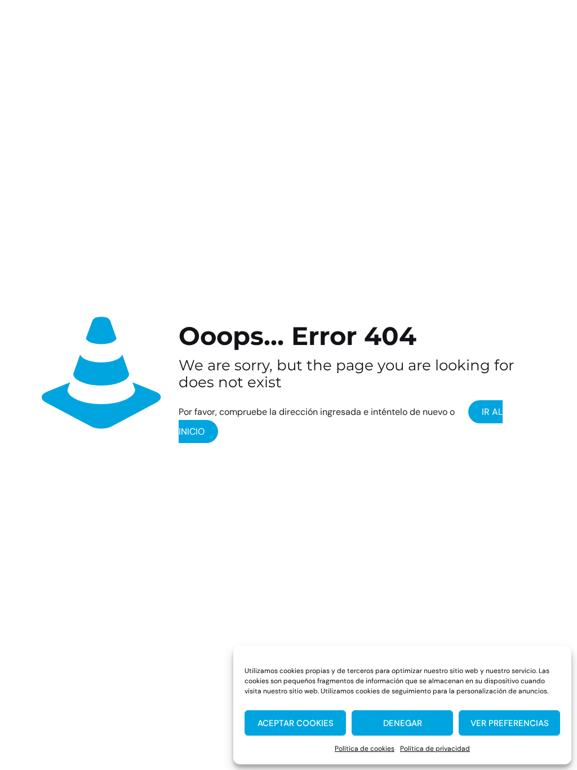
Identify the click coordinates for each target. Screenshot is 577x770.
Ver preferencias (510, 723)
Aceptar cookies (296, 723)
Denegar (402, 723)
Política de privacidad (435, 748)
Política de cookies (364, 748)
